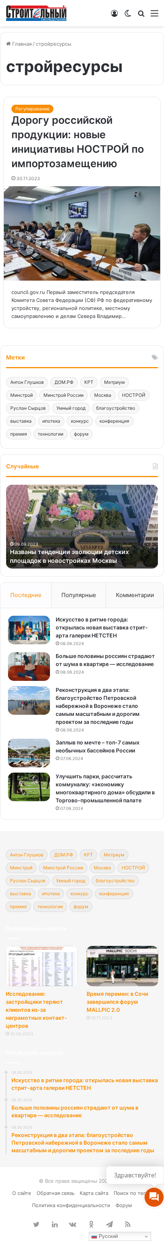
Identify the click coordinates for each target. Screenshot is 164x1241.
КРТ (88, 382)
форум (81, 434)
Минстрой (21, 395)
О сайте (21, 1193)
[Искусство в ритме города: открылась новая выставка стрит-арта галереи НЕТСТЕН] (29, 630)
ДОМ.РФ (64, 382)
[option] (82, 527)
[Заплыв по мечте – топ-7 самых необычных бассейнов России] (29, 753)
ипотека (51, 421)
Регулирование (32, 109)
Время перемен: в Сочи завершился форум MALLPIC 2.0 (117, 1001)
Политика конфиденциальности (71, 1205)
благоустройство (115, 408)
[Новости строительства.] (36, 13)
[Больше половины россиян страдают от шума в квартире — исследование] (29, 666)
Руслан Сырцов (28, 408)
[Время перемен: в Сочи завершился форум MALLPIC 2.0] (122, 966)
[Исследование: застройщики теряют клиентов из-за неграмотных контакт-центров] (41, 966)
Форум (124, 1205)
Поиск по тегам (133, 1193)
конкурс (80, 421)
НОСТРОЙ (133, 395)
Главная (21, 44)
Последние (26, 595)
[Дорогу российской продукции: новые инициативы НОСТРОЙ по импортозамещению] (82, 233)
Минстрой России (63, 395)
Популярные (78, 595)
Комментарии (135, 595)
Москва (102, 395)
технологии (50, 434)
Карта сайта (94, 1193)
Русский (107, 1236)
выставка (21, 421)
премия (18, 434)
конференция (114, 421)
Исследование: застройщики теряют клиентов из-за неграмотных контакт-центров (36, 1009)
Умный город (70, 408)
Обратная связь (55, 1193)
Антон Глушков (27, 382)
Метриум (114, 382)
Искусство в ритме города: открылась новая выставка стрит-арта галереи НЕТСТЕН (102, 627)
